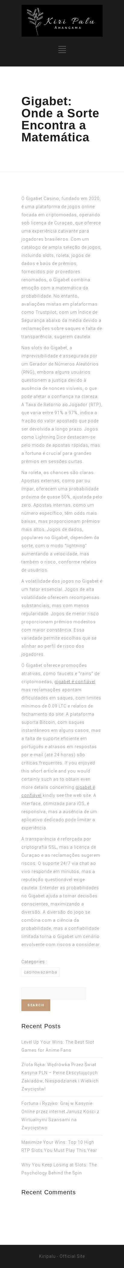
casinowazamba (40, 972)
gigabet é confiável (74, 681)
